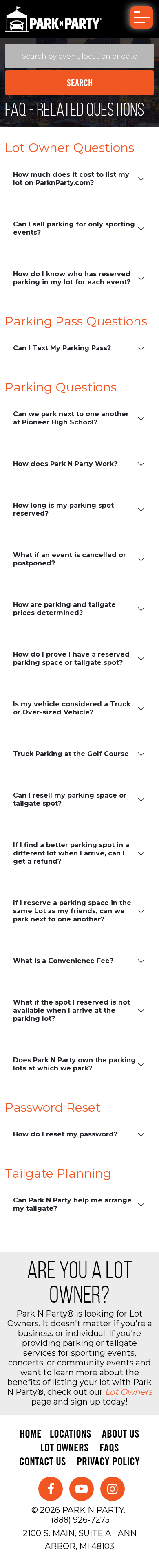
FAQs (109, 1447)
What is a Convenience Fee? (63, 961)
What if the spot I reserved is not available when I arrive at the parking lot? (71, 1010)
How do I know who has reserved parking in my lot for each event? (71, 278)
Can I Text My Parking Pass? (62, 348)
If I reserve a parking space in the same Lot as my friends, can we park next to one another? (72, 911)
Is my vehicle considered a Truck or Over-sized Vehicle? (71, 708)
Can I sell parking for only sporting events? (74, 228)
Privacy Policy (108, 1461)
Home (31, 1433)
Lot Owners (128, 1392)
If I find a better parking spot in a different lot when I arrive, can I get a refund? (71, 853)
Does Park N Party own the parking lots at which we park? (74, 1064)
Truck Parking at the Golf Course (71, 754)
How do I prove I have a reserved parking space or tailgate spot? (71, 658)
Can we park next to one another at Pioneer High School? (71, 418)
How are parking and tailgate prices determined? (64, 609)
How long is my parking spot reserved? (63, 509)
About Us (120, 1433)
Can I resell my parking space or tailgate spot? (69, 799)
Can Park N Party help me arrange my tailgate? (72, 1204)
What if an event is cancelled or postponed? (69, 559)
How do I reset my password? (65, 1134)
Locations (70, 1433)
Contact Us (42, 1461)
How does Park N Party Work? (65, 464)
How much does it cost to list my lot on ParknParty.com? (71, 179)
